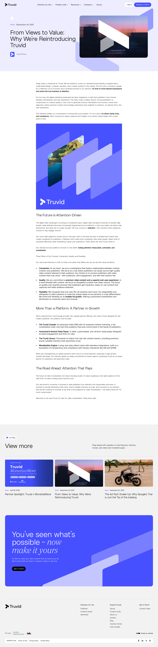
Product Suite (115, 612)
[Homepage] (13, 606)
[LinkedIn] (142, 640)
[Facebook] (138, 640)
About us (113, 615)
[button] (45, 5)
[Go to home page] (10, 4)
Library (99, 5)
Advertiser (84, 615)
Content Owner (86, 612)
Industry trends (116, 624)
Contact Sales (144, 609)
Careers (113, 618)
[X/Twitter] (146, 640)
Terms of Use (22, 641)
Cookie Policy (45, 641)
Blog (111, 621)
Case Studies (115, 627)
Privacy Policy (33, 641)
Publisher (84, 609)
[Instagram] (150, 640)
